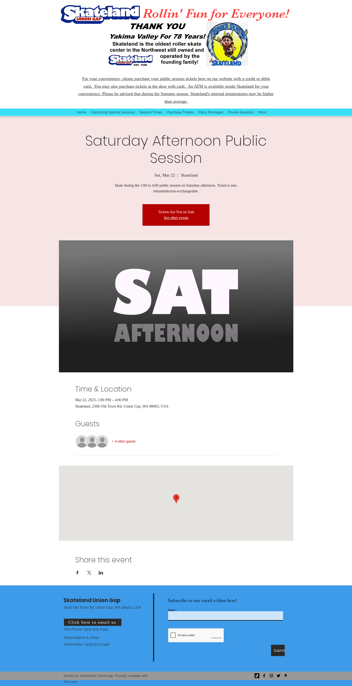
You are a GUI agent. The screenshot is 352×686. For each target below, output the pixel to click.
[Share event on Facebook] (77, 573)
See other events (176, 218)
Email (171, 609)
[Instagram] (271, 675)
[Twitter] (278, 675)
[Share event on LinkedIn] (101, 573)
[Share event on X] (89, 573)
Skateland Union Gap (91, 600)
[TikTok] (257, 675)
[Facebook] (264, 675)
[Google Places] (285, 675)
